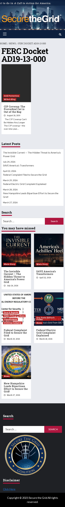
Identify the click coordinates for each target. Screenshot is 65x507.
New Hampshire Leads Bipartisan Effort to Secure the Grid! (30, 195)
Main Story (9, 264)
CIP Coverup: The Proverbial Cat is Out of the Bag (14, 109)
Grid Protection (11, 96)
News (22, 316)
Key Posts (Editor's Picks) (45, 318)
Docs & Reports (11, 312)
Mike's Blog (9, 99)
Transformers (10, 319)
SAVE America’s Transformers (18, 165)
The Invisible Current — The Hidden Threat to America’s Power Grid (32, 154)
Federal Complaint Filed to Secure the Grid (25, 174)
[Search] (60, 34)
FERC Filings (10, 316)
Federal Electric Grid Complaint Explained (24, 183)
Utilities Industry (12, 323)
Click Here (9, 489)
